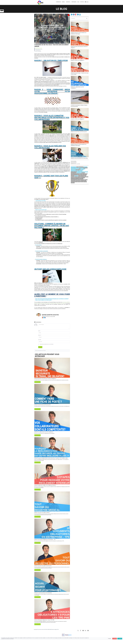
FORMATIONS (58, 1)
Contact (87, 1)
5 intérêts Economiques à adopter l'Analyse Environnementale (79, 106)
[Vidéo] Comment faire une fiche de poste (42, 404)
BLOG (78, 1)
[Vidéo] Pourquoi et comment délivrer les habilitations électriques (78, 33)
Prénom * (39, 335)
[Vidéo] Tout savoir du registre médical (41, 512)
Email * (39, 330)
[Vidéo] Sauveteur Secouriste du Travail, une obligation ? (45, 378)
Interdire (114, 638)
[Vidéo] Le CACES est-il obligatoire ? (77, 60)
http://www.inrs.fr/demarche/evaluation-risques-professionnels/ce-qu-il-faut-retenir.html (51, 247)
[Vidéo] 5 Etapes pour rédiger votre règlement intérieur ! (45, 485)
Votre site (39, 339)
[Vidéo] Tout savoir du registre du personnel (42, 565)
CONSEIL (63, 1)
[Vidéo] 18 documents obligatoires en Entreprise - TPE (44, 539)
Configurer (109, 638)
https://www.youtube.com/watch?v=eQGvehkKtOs (55, 172)
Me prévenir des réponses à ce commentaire (46, 344)
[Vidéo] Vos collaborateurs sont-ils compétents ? (43, 431)
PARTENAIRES (73, 1)
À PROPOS (82, 1)
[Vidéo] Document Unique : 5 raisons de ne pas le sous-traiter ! (79, 74)
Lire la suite (37, 409)
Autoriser (120, 638)
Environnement (73, 162)
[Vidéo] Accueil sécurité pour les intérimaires (43, 592)
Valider (40, 347)
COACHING (68, 1)
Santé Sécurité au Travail (74, 163)
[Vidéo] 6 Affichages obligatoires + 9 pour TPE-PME (44, 619)
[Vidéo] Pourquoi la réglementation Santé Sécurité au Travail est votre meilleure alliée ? (51, 458)
